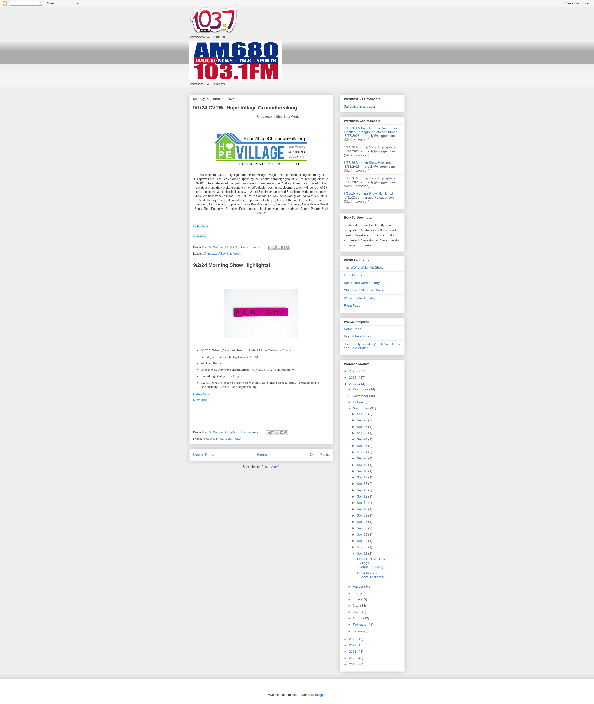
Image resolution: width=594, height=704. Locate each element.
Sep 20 (362, 458)
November (361, 396)
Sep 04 (362, 541)
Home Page (352, 329)
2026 (353, 371)
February (360, 624)
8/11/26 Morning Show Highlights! (368, 193)
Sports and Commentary (362, 283)
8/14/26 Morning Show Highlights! (368, 147)
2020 (353, 658)
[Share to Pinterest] (287, 247)
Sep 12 (362, 496)
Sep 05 (362, 534)
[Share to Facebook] (283, 247)
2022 (353, 645)
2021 (353, 651)
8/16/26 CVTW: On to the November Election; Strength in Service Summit (370, 130)
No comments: (251, 247)
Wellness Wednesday (359, 298)
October (359, 402)
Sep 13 (362, 490)
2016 (353, 664)
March (358, 618)
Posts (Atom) (270, 466)
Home (262, 455)
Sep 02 (362, 553)
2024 (353, 384)
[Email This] (270, 247)
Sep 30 (362, 414)
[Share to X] (278, 247)
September (361, 408)
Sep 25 (362, 433)
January (359, 631)
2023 (353, 639)
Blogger (320, 695)
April (356, 612)
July (356, 593)
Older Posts (319, 455)
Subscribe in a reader (359, 106)
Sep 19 (362, 465)
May (356, 605)
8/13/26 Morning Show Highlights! (368, 162)
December (361, 389)
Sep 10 (362, 509)
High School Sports (358, 336)
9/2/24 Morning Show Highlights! (231, 265)
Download (200, 400)
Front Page (352, 305)
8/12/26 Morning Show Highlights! (368, 178)
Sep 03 (362, 547)
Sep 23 (362, 446)
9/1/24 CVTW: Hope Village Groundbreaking (245, 108)
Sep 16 (362, 483)
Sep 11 (362, 502)
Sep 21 (362, 452)
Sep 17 (362, 477)
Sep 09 (362, 515)
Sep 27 (362, 420)
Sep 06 (362, 528)
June (357, 599)
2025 (353, 377)
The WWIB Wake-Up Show (363, 267)
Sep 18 (362, 471)
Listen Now (200, 226)
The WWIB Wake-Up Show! (222, 439)
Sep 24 (362, 439)
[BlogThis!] (274, 247)
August (358, 586)
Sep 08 (362, 522)
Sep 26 (362, 427)
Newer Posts (203, 455)
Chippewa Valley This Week (222, 253)
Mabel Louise (354, 275)
